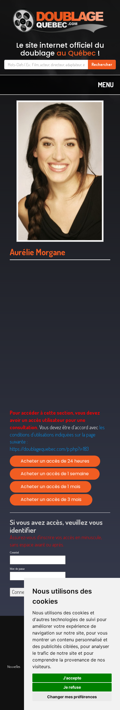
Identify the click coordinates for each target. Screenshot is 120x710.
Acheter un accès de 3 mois (51, 499)
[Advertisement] (60, 342)
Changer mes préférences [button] (72, 696)
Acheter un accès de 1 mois (50, 486)
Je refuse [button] (72, 687)
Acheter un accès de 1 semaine (55, 473)
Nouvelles (13, 666)
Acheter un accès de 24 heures (55, 461)
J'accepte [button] (72, 677)
